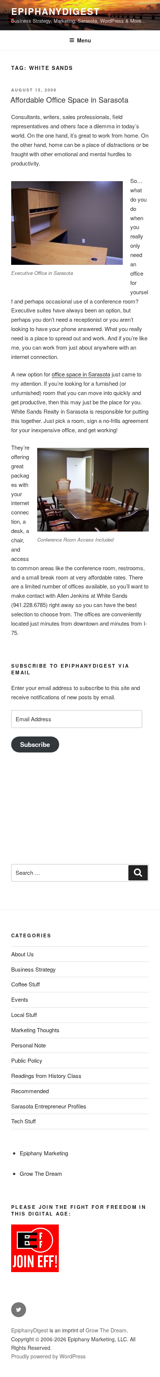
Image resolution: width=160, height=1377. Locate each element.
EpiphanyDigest (55, 11)
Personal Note (28, 1045)
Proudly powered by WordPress (48, 1356)
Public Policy (26, 1060)
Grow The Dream (41, 1173)
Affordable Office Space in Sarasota (69, 99)
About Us (22, 954)
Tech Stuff (23, 1121)
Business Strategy (33, 969)
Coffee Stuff (25, 984)
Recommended (30, 1091)
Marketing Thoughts (35, 1030)
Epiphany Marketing (44, 1153)
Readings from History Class (46, 1075)
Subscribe (35, 744)
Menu (84, 40)
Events (19, 999)
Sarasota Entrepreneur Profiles (48, 1106)
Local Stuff (24, 1014)
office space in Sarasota (81, 374)
